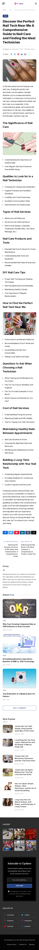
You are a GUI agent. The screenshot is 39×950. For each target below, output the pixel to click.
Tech (5, 16)
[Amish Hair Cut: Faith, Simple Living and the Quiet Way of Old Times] (8, 729)
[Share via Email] (25, 54)
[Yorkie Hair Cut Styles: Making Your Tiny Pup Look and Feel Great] (8, 772)
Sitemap (31, 944)
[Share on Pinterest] (18, 54)
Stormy (7, 49)
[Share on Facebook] (11, 54)
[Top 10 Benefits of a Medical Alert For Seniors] (19, 678)
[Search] (36, 3)
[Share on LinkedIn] (21, 54)
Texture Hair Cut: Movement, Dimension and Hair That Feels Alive (25, 758)
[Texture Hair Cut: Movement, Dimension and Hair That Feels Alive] (8, 759)
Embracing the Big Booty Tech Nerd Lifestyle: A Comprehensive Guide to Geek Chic (28, 549)
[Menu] (3, 3)
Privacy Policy (25, 894)
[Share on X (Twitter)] (14, 54)
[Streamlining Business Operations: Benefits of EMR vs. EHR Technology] (19, 643)
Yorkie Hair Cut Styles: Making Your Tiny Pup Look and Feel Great (24, 772)
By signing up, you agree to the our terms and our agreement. (20, 894)
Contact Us (22, 944)
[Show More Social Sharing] (29, 54)
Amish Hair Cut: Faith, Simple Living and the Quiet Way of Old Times (24, 728)
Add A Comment (19, 708)
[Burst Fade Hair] (19, 3)
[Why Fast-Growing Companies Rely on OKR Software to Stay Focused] (19, 608)
